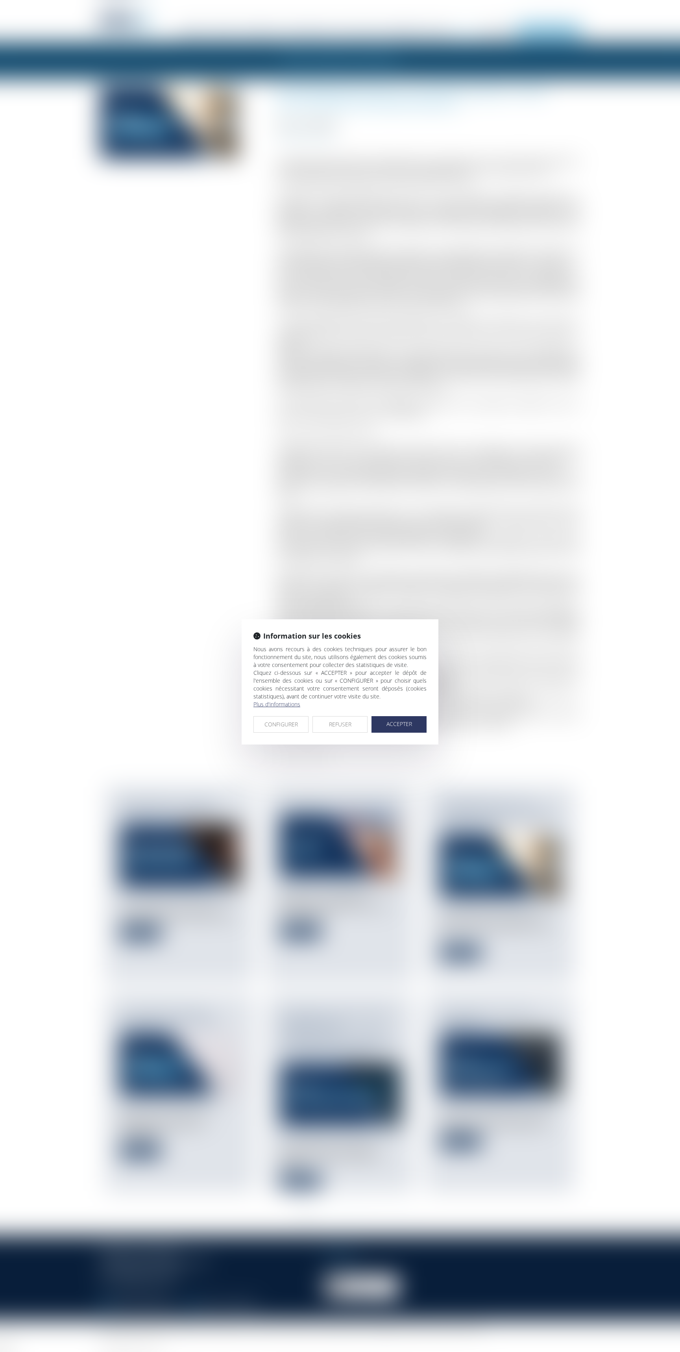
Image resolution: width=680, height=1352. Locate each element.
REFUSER (340, 724)
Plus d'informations (276, 704)
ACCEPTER (399, 724)
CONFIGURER (281, 724)
